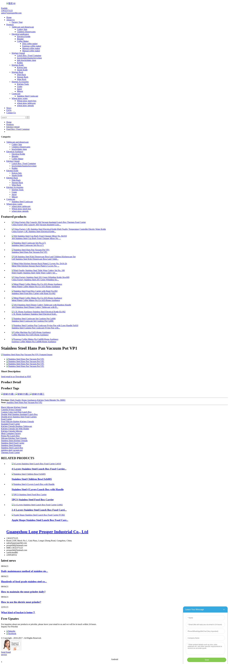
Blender (20, 39)
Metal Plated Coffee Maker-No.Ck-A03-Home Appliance (36, 300)
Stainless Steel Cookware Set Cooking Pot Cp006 (32, 321)
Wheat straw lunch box (26, 101)
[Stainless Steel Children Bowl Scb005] (29, 474)
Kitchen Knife (18, 65)
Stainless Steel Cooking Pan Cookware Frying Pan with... (36, 328)
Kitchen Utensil (18, 53)
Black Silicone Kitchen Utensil (14, 407)
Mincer (20, 91)
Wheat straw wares (20, 98)
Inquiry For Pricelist (9, 626)
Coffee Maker (23, 41)
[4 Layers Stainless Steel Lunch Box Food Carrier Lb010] (36, 464)
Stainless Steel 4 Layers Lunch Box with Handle (38, 489)
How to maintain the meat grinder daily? (23, 591)
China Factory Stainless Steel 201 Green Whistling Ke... (35, 280)
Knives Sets (22, 67)
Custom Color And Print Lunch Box (16, 412)
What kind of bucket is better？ (18, 612)
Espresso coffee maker (31, 46)
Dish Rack (21, 74)
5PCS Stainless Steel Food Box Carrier (33, 499)
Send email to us (8, 376)
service (4, 654)
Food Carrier (6, 419)
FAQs (8, 110)
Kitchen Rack (17, 72)
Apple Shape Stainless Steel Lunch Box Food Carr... (40, 520)
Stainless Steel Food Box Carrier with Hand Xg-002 (33, 293)
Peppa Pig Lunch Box (10, 436)
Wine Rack (21, 79)
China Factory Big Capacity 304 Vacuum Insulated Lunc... (36, 224)
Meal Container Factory (11, 433)
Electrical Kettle (23, 36)
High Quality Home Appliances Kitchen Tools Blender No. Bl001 (37, 400)
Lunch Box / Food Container (29, 55)
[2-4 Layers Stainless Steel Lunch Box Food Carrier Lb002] (37, 505)
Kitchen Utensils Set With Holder (15, 429)
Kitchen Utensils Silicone (11, 431)
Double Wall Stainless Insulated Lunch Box (19, 414)
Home (9, 17)
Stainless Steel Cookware (27, 96)
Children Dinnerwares (26, 32)
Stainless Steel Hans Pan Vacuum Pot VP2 (24, 402)
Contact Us (11, 113)
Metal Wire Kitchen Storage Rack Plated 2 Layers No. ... (35, 266)
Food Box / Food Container (18, 129)
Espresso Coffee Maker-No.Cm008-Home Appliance (34, 341)
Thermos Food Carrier (10, 452)
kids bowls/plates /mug (26, 60)
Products (10, 24)
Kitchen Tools (23, 84)
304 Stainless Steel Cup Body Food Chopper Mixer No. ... (36, 238)
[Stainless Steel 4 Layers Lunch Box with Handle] (33, 484)
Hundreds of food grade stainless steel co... (24, 581)
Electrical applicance (20, 34)
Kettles (20, 63)
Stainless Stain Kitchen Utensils (14, 440)
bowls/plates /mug (19, 149)
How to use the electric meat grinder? (21, 602)
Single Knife (22, 70)
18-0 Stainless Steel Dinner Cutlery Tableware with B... (35, 307)
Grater (19, 86)
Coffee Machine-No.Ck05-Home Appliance (30, 335)
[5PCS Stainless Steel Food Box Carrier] (29, 494)
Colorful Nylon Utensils (11, 409)
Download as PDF (23, 376)
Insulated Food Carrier (10, 424)
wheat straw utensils (25, 105)
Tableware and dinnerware (23, 27)
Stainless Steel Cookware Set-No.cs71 (28, 245)
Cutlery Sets (22, 29)
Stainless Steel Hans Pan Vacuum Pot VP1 (29, 252)
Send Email (6, 652)
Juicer (19, 89)
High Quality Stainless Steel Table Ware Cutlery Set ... (34, 273)
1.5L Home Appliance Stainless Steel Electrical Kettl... (34, 314)
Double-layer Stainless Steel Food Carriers (19, 417)
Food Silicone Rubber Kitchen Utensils (17, 421)
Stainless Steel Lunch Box (12, 448)
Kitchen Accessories (20, 82)
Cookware (16, 93)
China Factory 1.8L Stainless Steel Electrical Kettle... (34, 231)
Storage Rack (22, 77)
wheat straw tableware (26, 103)
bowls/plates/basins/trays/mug (29, 58)
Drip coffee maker (30, 43)
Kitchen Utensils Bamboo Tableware (16, 426)
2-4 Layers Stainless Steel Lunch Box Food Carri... (39, 510)
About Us (10, 20)
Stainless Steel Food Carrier (12, 443)
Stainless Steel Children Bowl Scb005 (32, 479)
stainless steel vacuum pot (12, 450)
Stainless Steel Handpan (11, 445)
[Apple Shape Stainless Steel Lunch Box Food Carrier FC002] (38, 515)
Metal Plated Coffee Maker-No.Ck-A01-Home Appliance (36, 286)
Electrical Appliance (14, 151)
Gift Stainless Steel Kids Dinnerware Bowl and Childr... (35, 259)
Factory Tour (17, 22)
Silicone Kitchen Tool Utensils (14, 438)
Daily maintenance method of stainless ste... (24, 571)
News (8, 108)
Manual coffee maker (31, 48)
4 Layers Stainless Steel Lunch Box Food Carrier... (39, 468)
